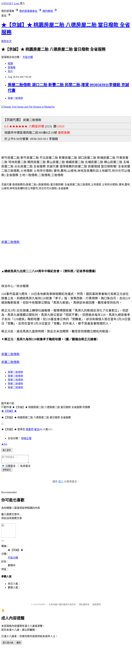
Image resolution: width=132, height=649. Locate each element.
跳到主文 (6, 41)
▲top (4, 444)
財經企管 (26, 438)
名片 (10, 71)
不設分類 (28, 57)
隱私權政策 (84, 604)
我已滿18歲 (8, 642)
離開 (18, 642)
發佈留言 (7, 470)
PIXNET (42, 604)
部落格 (11, 67)
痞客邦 (29, 429)
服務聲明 (96, 604)
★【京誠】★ (9, 411)
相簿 (10, 63)
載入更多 (7, 450)
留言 (36, 429)
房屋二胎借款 (15, 98)
